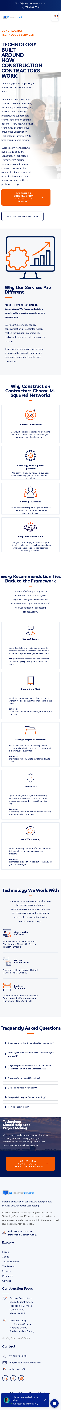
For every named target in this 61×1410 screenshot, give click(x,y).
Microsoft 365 (17, 1313)
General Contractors (21, 1298)
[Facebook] (13, 1378)
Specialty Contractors (21, 1301)
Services (6, 1271)
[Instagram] (21, 1378)
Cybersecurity (17, 1309)
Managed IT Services (21, 1305)
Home (5, 1251)
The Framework (10, 1261)
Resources (7, 1275)
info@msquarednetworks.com (32, 3)
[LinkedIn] (5, 1378)
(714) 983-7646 (32, 7)
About (5, 1256)
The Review (8, 1266)
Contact (6, 1280)
